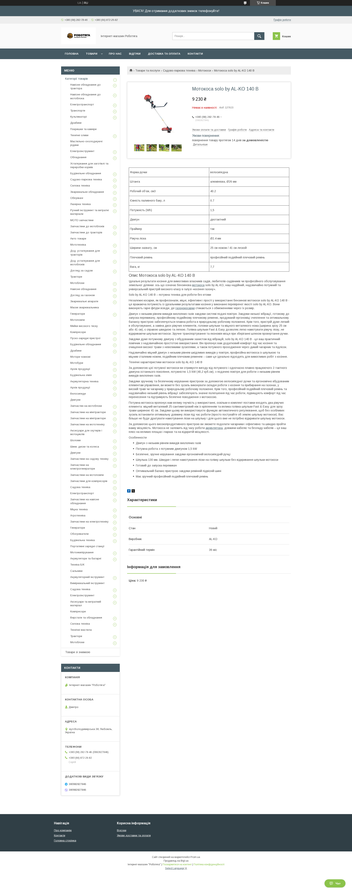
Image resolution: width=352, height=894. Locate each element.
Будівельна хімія (81, 375)
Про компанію (63, 830)
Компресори (78, 332)
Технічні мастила (81, 629)
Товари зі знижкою (77, 652)
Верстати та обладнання (86, 617)
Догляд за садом (81, 270)
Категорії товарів (76, 78)
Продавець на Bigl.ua (176, 860)
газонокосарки (185, 308)
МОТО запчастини (82, 220)
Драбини (75, 122)
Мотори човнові (80, 356)
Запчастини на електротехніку (89, 521)
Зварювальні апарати (84, 301)
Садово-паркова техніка (179, 70)
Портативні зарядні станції (87, 546)
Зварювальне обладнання (87, 191)
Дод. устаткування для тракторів (85, 252)
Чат (338, 883)
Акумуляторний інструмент (87, 577)
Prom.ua (195, 857)
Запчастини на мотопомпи (87, 474)
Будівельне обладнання (85, 173)
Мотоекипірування (82, 552)
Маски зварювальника (84, 307)
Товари (91, 53)
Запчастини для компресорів (88, 481)
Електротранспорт (82, 104)
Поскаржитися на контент (177, 864)
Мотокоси (204, 70)
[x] (133, 491)
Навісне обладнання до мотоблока (85, 96)
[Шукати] (259, 36)
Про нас (115, 53)
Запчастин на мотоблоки (86, 405)
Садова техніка (80, 487)
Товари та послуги (147, 70)
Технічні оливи (79, 135)
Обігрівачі (76, 198)
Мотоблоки (77, 282)
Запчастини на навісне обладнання (84, 501)
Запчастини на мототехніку (87, 424)
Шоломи (75, 440)
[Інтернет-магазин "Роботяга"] (78, 43)
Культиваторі (78, 116)
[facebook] (129, 491)
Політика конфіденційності (209, 864)
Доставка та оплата (164, 53)
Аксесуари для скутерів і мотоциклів (86, 432)
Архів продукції (80, 368)
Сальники (76, 570)
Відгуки (135, 53)
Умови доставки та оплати (134, 835)
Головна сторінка (65, 840)
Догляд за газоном (82, 295)
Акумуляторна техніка (84, 381)
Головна (71, 53)
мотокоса (198, 285)
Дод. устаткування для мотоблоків (85, 262)
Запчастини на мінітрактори (88, 412)
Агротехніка (77, 515)
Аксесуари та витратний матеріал (85, 603)
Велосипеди (78, 393)
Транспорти (77, 110)
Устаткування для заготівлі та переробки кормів (89, 165)
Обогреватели (79, 533)
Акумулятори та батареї (85, 558)
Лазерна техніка (80, 204)
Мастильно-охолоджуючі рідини (86, 143)
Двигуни (75, 399)
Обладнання (78, 157)
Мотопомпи (77, 319)
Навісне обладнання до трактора (85, 86)
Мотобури (76, 362)
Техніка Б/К (77, 564)
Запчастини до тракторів (86, 232)
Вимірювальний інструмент (87, 583)
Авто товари (78, 238)
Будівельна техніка (82, 540)
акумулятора (214, 428)
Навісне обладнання (83, 289)
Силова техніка (80, 185)
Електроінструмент (82, 151)
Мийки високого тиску (84, 325)
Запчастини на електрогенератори (82, 466)
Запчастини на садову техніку (89, 458)
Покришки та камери (83, 129)
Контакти (195, 53)
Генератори (77, 313)
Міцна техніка (79, 509)
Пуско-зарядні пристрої (85, 338)
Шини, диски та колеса (84, 446)
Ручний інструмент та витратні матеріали (89, 212)
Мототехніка (78, 244)
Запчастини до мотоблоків (87, 226)
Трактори (76, 276)
